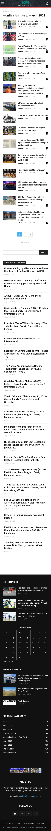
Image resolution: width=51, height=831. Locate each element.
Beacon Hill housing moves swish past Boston (24, 516)
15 (6, 647)
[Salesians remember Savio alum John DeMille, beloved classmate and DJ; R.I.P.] (9, 158)
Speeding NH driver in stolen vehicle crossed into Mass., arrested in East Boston (23, 545)
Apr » (11, 661)
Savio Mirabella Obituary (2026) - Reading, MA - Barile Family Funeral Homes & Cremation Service (26, 311)
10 (20, 642)
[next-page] (30, 234)
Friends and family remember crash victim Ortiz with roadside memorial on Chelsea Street (31, 61)
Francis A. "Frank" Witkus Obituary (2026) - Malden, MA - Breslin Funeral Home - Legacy (25, 326)
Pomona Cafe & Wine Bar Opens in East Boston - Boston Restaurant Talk (25, 458)
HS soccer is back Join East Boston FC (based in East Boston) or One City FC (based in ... (24, 445)
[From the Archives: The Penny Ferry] (9, 118)
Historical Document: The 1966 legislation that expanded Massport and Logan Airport (33, 142)
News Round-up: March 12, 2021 (31, 170)
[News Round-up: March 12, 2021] (9, 173)
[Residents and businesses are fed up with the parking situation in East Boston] (9, 591)
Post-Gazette (23, 701)
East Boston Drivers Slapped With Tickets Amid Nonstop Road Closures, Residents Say (26, 353)
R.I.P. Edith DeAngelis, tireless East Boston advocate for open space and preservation (32, 199)
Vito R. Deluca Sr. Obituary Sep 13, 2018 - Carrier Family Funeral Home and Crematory (25, 399)
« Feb (5, 661)
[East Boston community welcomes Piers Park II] (9, 691)
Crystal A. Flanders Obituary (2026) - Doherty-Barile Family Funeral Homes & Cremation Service (25, 384)
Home (5, 11)
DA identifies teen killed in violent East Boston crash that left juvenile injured (32, 184)
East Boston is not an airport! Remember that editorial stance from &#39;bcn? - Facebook (25, 530)
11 (27, 642)
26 (33, 652)
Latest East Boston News (14, 263)
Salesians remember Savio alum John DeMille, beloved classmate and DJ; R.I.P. (32, 157)
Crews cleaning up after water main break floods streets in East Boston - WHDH (26, 269)
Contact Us (41, 823)
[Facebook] (22, 813)
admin (20, 27)
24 (20, 652)
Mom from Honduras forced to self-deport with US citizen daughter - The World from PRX (24, 429)
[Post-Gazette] (9, 702)
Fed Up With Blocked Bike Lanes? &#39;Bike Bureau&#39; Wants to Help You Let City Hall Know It (24, 502)
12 (33, 642)
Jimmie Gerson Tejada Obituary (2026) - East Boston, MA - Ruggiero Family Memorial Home (25, 472)
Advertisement (29, 823)
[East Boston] (25, 3)
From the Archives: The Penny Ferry (33, 115)
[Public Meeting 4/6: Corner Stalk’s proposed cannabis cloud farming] (9, 49)
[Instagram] (29, 813)
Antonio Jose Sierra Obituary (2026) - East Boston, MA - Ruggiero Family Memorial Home (24, 414)
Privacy (18, 823)
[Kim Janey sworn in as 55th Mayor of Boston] (9, 36)
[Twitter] (36, 813)
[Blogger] (15, 813)
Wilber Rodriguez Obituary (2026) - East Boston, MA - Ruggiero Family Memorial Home (25, 283)
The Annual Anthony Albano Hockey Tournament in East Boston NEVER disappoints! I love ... (23, 369)
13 (39, 642)
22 (6, 652)
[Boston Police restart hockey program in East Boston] (9, 24)
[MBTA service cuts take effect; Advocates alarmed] (9, 106)
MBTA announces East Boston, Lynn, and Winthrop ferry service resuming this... (33, 678)
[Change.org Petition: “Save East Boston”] (9, 76)
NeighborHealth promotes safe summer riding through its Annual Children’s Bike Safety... (32, 603)
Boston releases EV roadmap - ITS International (22, 340)
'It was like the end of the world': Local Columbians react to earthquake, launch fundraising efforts (25, 487)
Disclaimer (10, 823)
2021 (11, 11)
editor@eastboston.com (30, 796)
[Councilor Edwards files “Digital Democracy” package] (9, 130)
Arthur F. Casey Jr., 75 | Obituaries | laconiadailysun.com (22, 297)
